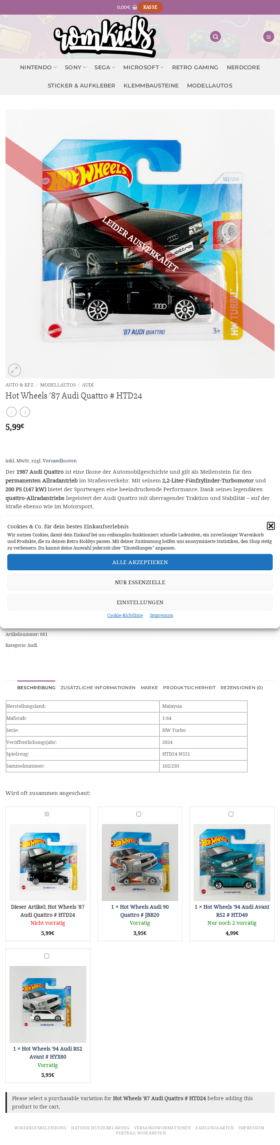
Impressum (161, 615)
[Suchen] (215, 36)
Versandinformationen (162, 1127)
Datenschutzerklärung (100, 1127)
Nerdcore (243, 67)
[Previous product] (25, 412)
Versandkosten (60, 461)
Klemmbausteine (151, 85)
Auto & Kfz (19, 385)
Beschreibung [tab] (36, 687)
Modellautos (209, 85)
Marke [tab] (149, 687)
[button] (271, 525)
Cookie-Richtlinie (125, 615)
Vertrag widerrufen (141, 1133)
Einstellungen (140, 602)
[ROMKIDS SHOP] (104, 36)
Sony (73, 67)
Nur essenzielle (140, 582)
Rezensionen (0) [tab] (242, 687)
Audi (88, 385)
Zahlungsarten (214, 1127)
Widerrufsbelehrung (40, 1127)
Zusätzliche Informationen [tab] (98, 687)
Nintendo (36, 67)
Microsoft (141, 67)
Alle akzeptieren (140, 562)
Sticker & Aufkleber (82, 85)
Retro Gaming (195, 67)
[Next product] (11, 412)
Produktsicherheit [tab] (189, 687)
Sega (102, 67)
